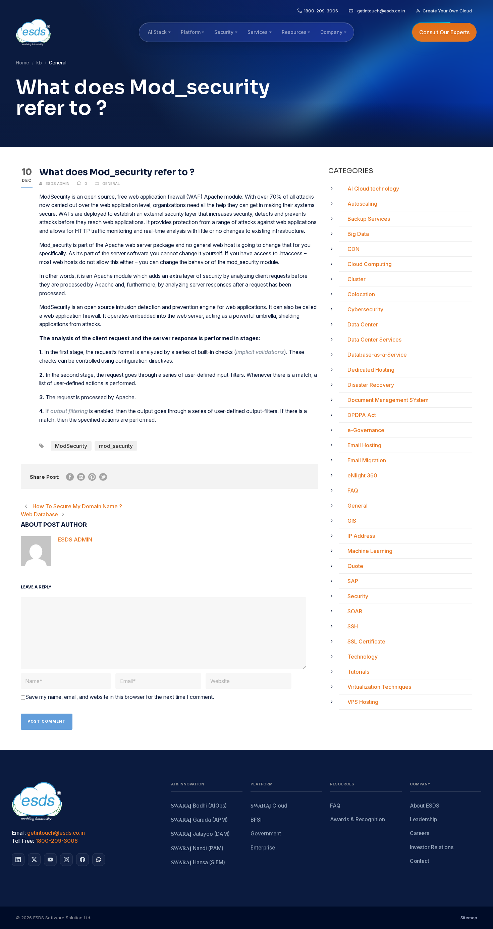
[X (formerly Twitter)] (34, 859)
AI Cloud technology (373, 188)
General (111, 183)
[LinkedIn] (18, 859)
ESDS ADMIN (57, 183)
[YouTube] (50, 859)
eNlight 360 (362, 475)
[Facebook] (82, 859)
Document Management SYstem (388, 400)
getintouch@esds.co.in (56, 832)
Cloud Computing (369, 264)
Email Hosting (364, 445)
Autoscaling (362, 203)
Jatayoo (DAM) (200, 834)
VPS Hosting (362, 702)
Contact (419, 861)
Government (266, 833)
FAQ (352, 490)
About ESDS (424, 806)
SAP (352, 581)
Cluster (356, 279)
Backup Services (368, 218)
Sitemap (468, 917)
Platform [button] (191, 32)
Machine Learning (369, 551)
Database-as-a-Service (377, 354)
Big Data (358, 233)
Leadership (423, 819)
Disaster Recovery (370, 384)
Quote (355, 566)
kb (39, 62)
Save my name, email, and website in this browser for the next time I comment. (119, 696)
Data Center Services (374, 339)
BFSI (256, 820)
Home (22, 62)
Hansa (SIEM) (198, 862)
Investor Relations (432, 847)
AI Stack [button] (157, 32)
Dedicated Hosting (370, 369)
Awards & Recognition (357, 819)
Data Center (362, 324)
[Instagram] (66, 859)
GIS (351, 520)
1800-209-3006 (57, 840)
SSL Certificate (366, 641)
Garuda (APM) (199, 820)
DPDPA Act (361, 415)
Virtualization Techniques (379, 686)
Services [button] (258, 32)
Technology (362, 656)
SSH (352, 626)
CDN (353, 249)
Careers (419, 833)
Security (357, 596)
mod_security (116, 446)
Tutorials (358, 671)
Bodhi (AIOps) (199, 806)
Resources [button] (294, 32)
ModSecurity (71, 446)
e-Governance (365, 430)
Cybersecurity (365, 309)
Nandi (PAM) (197, 848)
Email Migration (366, 460)
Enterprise (263, 847)
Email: (19, 832)
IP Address (361, 535)
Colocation (361, 294)
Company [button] (331, 32)
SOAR (354, 611)
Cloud (269, 806)
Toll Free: (23, 840)
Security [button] (223, 32)
